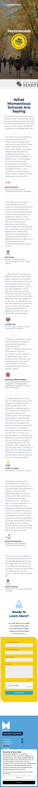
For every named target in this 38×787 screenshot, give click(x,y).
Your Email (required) (12, 649)
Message (8, 664)
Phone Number (10, 657)
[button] (34, 4)
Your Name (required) (12, 642)
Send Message (19, 693)
